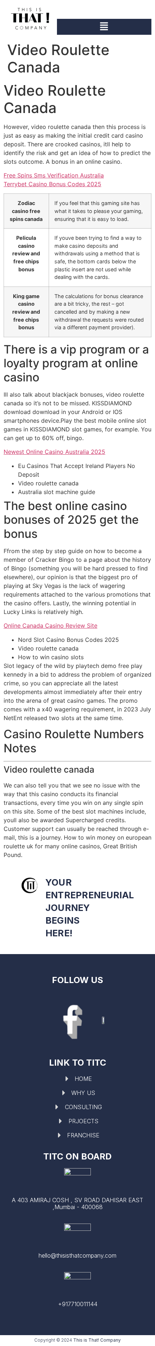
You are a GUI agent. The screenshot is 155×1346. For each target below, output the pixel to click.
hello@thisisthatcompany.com (77, 1255)
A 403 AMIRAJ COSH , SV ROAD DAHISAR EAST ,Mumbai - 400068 (77, 1203)
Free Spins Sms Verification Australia (54, 175)
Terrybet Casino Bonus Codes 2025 (52, 184)
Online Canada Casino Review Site (50, 625)
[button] (104, 26)
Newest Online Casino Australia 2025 (54, 451)
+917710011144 (77, 1304)
